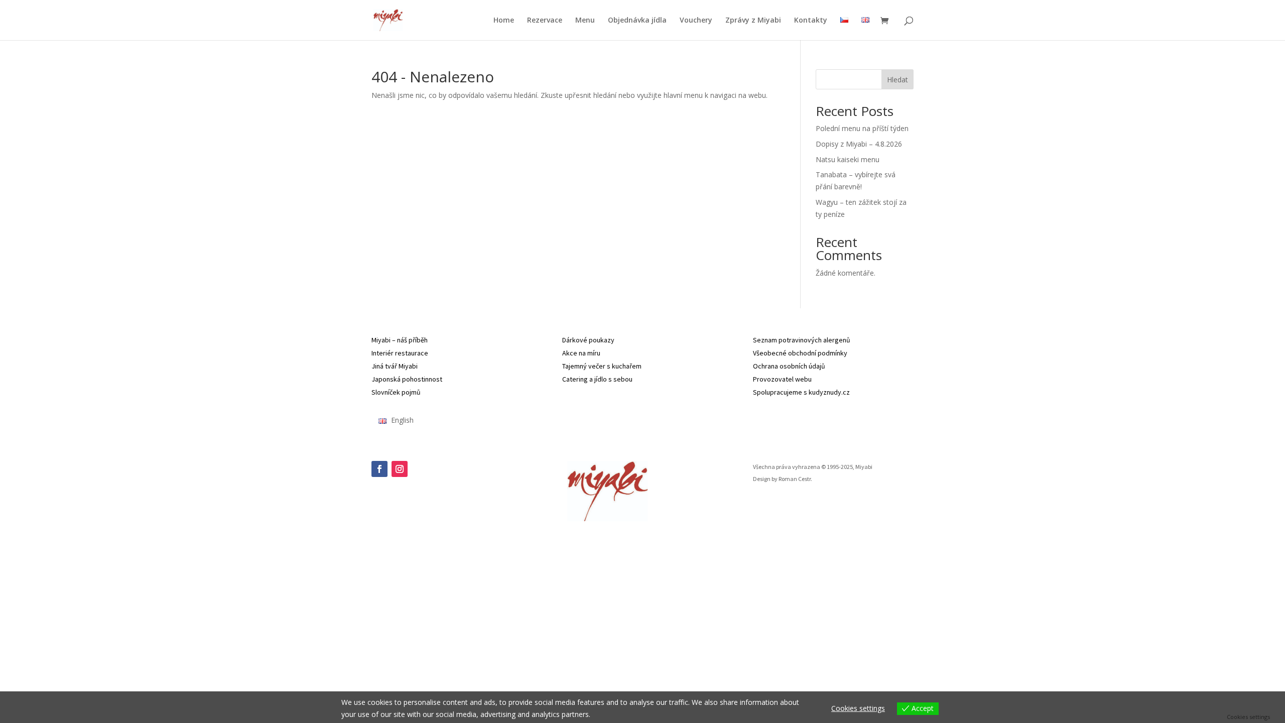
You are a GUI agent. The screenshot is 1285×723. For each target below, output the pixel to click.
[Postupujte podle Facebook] (379, 469)
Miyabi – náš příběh (399, 339)
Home (503, 21)
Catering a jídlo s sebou (597, 379)
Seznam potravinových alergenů (801, 339)
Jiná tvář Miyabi (394, 366)
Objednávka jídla (637, 21)
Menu (585, 21)
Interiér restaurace (399, 352)
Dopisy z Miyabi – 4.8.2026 (859, 144)
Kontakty (810, 21)
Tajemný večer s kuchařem (601, 366)
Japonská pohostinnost (406, 379)
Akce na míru (581, 352)
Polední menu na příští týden (862, 128)
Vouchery (696, 21)
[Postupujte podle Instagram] (400, 469)
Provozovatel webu (782, 379)
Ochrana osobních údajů (789, 366)
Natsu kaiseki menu (847, 159)
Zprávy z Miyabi (753, 21)
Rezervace (544, 21)
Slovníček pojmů (396, 392)
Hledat (897, 79)
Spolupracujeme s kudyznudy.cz (801, 392)
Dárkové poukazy (588, 339)
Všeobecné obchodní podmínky (800, 352)
